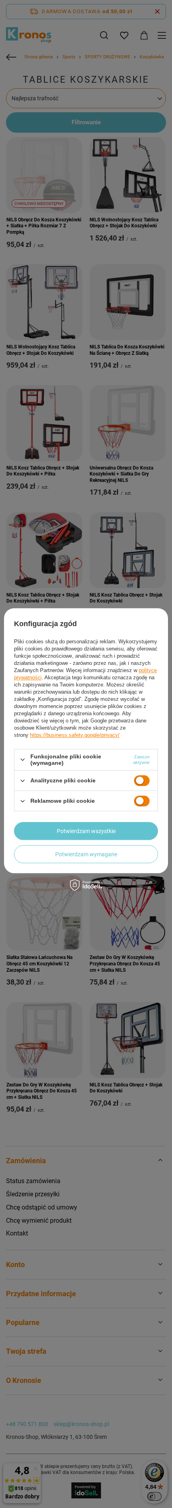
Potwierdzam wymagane (86, 854)
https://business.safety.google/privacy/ (75, 735)
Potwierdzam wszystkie (86, 831)
